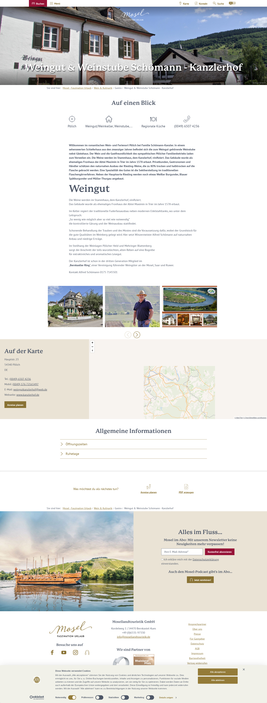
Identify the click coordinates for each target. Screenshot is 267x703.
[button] (38, 3)
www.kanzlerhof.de (27, 395)
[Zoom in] (92, 343)
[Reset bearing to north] (92, 351)
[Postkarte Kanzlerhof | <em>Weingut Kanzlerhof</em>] (189, 306)
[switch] (99, 697)
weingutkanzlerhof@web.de (30, 389)
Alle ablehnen (217, 680)
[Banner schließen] (244, 669)
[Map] (178, 379)
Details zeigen (166, 697)
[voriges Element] (128, 334)
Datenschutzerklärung (206, 559)
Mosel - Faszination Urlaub (77, 88)
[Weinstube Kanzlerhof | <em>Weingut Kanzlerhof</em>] (75, 306)
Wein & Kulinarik (103, 88)
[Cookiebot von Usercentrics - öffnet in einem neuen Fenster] (37, 698)
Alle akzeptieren (218, 672)
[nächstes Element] (137, 334)
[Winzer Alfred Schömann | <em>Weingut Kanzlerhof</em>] (132, 306)
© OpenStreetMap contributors (254, 417)
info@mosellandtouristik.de (133, 637)
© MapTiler (239, 417)
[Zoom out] (92, 347)
